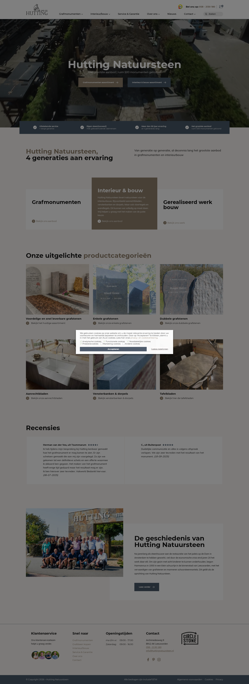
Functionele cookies (115, 341)
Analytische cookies (91, 341)
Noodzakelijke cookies (140, 341)
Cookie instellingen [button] (159, 349)
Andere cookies (132, 344)
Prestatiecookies (90, 344)
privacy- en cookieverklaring (144, 338)
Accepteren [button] (113, 349)
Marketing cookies (111, 344)
